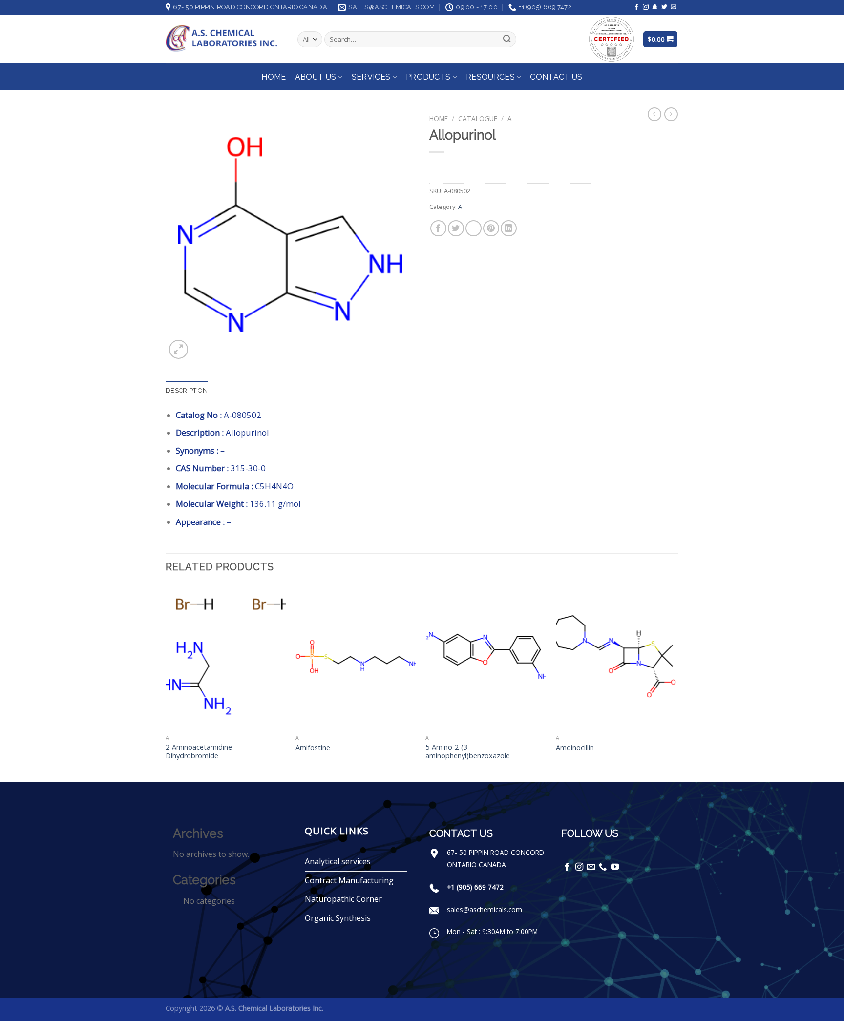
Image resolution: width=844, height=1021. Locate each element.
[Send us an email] (673, 7)
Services (371, 77)
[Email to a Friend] (473, 228)
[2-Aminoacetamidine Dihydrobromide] (226, 657)
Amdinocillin (575, 747)
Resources (490, 77)
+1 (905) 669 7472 (475, 887)
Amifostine (312, 747)
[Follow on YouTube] (615, 867)
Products (428, 77)
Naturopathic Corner (343, 899)
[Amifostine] (355, 657)
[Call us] (603, 867)
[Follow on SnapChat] (655, 7)
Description (187, 390)
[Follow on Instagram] (646, 7)
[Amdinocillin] (616, 657)
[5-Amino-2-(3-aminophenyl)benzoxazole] (485, 657)
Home (273, 77)
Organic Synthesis (338, 918)
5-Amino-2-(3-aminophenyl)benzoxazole (467, 752)
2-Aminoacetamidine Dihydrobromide (199, 752)
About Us (316, 77)
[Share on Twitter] (456, 228)
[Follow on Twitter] (664, 7)
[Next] (675, 682)
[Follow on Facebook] (636, 7)
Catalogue (477, 118)
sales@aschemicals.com (484, 909)
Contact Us (556, 77)
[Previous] (166, 682)
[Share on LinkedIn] (509, 228)
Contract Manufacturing (349, 880)
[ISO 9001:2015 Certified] (611, 38)
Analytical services (338, 861)
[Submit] (507, 39)
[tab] (187, 390)
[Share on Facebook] (438, 228)
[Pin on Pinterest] (491, 228)
